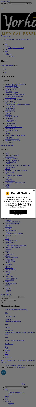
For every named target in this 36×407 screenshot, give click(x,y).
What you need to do (18, 212)
